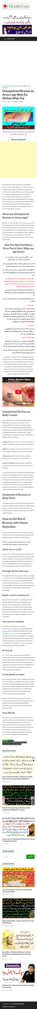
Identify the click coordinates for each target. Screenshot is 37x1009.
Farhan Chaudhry (18, 101)
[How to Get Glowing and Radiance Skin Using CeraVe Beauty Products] (18, 805)
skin (12, 425)
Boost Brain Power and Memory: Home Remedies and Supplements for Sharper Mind (16, 954)
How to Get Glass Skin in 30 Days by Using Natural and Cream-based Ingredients (17, 778)
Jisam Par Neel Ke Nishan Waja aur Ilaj (14, 742)
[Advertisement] (18, 63)
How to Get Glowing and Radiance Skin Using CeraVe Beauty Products (16, 809)
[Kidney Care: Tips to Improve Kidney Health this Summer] (18, 983)
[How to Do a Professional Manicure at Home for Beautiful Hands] (18, 837)
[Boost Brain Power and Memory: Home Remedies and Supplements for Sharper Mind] (18, 950)
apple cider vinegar (14, 633)
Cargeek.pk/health (18, 1004)
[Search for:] (18, 857)
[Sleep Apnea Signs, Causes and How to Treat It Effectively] (18, 918)
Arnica (4, 655)
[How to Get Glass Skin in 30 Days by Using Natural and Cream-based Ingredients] (18, 774)
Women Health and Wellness (12, 744)
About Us (12, 1006)
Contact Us (5, 1006)
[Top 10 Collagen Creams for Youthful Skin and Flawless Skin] (18, 887)
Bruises (11, 740)
